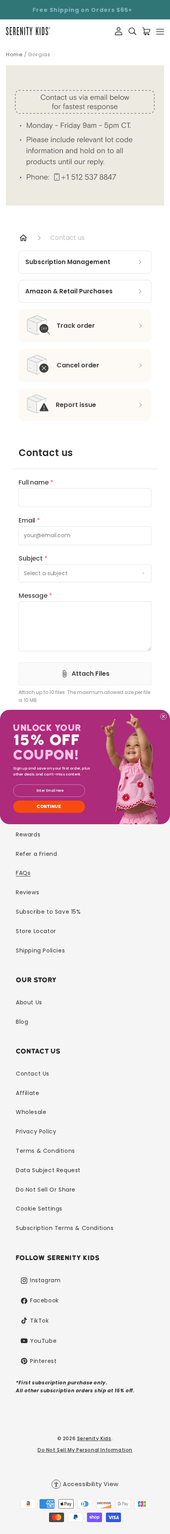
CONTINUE (49, 806)
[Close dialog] (163, 716)
